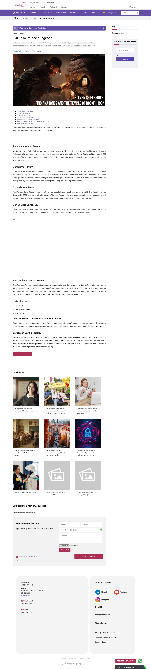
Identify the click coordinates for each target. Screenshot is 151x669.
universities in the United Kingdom (63, 43)
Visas (85, 13)
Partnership (54, 7)
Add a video (65, 549)
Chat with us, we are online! (125, 667)
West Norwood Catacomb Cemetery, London (33, 121)
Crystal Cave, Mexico (24, 116)
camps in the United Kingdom (20, 45)
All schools (81, 658)
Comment (28, 51)
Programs (32, 13)
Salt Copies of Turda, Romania (28, 119)
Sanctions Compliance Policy (69, 658)
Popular (19, 13)
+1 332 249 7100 (47, 3)
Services (32, 7)
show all (94, 45)
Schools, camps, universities (66, 13)
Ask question (37, 51)
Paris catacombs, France (26, 112)
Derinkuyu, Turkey (23, 114)
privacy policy (128, 55)
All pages (87, 658)
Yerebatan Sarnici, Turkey (26, 123)
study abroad (16, 43)
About (94, 13)
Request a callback (125, 661)
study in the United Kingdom (28, 43)
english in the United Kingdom (74, 45)
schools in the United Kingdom (45, 43)
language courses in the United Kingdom (40, 45)
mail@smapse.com (102, 615)
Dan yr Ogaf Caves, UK (25, 117)
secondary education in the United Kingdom (85, 43)
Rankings (109, 13)
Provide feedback (18, 51)
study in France (87, 45)
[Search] (137, 13)
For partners (134, 7)
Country (46, 13)
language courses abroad (58, 45)
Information (42, 7)
